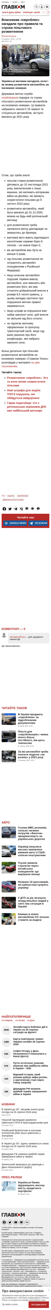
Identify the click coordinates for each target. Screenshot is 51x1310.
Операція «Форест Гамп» (36, 12)
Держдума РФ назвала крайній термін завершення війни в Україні (30, 1091)
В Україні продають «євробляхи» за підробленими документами (30, 718)
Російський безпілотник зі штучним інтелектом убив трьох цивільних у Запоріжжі (21, 1133)
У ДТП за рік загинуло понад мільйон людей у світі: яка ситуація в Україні (33, 902)
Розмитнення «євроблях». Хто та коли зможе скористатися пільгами (27, 381)
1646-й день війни (11, 12)
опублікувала (10, 97)
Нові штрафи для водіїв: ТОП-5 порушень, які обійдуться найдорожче (24, 394)
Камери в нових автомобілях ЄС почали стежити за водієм (33, 917)
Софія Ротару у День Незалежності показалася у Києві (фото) (29, 1054)
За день (31, 1020)
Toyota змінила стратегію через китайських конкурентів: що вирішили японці (29, 868)
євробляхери (22, 496)
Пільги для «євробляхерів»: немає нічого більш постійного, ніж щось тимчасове (33, 737)
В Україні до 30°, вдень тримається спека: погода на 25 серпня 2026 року (25, 1145)
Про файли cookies (10, 1304)
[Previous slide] (43, 12)
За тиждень (7, 1020)
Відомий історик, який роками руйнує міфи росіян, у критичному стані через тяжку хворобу (30, 1078)
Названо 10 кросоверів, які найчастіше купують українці (33, 884)
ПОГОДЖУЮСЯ (38, 1305)
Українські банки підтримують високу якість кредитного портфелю (31, 1186)
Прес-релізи (12, 1177)
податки (11, 496)
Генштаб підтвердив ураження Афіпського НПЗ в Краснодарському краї (25, 1121)
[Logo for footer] (13, 1216)
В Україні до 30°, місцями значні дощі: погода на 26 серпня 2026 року (23, 1110)
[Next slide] (48, 12)
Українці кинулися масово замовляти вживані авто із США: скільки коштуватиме (32, 851)
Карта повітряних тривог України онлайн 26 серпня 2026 (29, 1042)
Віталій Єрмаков (9, 36)
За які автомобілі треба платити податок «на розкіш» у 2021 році (33, 754)
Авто (6, 822)
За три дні (20, 1020)
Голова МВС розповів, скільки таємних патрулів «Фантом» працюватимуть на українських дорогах (32, 833)
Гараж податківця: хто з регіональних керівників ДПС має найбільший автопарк (26, 406)
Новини (8, 1104)
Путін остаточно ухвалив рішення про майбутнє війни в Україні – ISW (30, 1066)
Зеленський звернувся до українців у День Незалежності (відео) (23, 1166)
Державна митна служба (13, 500)
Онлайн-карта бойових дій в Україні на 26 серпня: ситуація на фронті (30, 1030)
